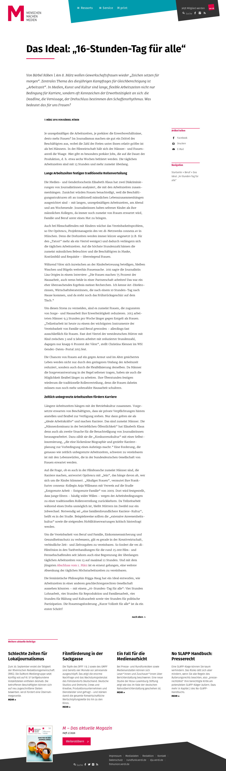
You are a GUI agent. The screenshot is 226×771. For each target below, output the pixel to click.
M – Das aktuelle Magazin (87, 728)
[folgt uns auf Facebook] (85, 764)
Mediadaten (132, 756)
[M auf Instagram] (200, 13)
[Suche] (75, 764)
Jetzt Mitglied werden (193, 8)
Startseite (177, 172)
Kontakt (162, 756)
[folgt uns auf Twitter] (89, 764)
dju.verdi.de (156, 760)
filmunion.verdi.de (119, 764)
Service (108, 8)
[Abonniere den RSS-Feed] (205, 13)
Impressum (115, 756)
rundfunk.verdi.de (136, 760)
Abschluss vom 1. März (72, 565)
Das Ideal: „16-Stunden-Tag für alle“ (185, 176)
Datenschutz (116, 760)
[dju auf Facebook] (195, 13)
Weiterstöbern (75, 741)
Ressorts (87, 8)
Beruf (187, 172)
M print (122, 8)
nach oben (137, 617)
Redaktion (148, 756)
